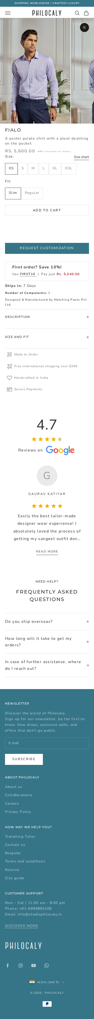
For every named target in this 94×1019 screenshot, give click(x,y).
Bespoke (13, 853)
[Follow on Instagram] (20, 965)
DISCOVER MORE (21, 925)
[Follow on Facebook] (7, 965)
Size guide (14, 878)
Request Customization (47, 248)
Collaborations (19, 795)
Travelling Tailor (20, 836)
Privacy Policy (18, 811)
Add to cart (47, 210)
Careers (12, 803)
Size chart (81, 157)
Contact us (15, 844)
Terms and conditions (25, 861)
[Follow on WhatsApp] (46, 965)
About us (13, 786)
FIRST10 (28, 274)
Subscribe (24, 759)
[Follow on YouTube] (33, 965)
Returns (12, 869)
